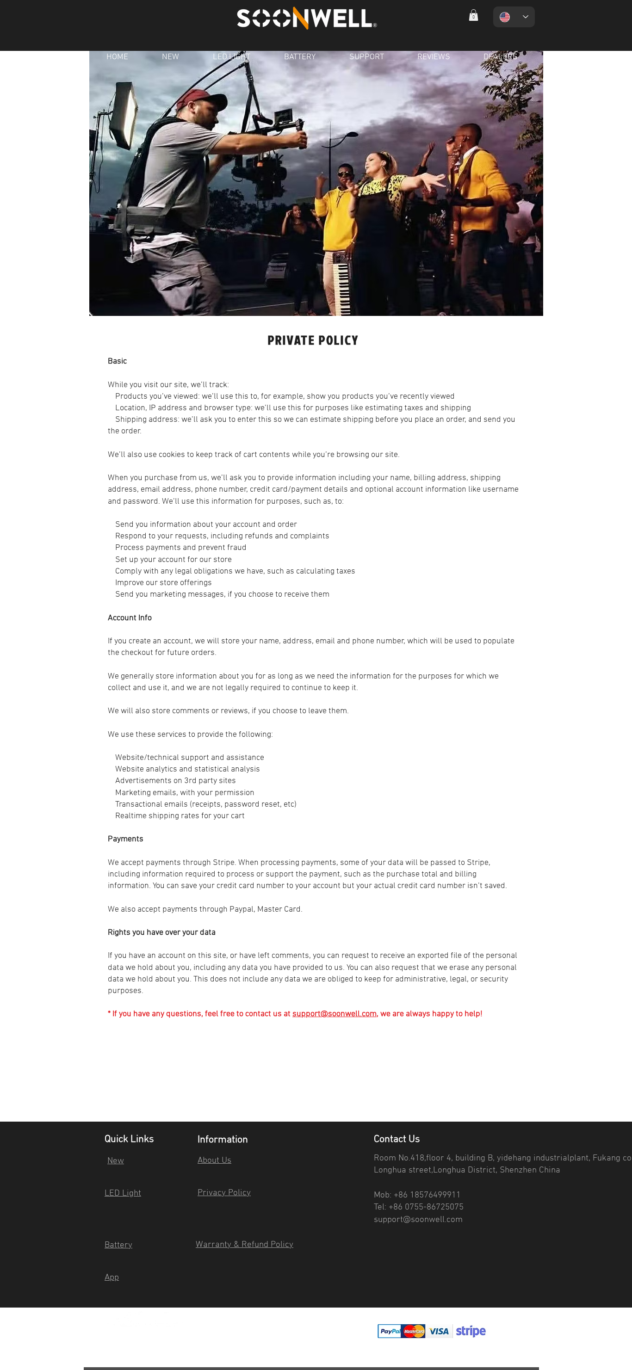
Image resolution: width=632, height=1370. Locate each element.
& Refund (251, 1245)
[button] (473, 15)
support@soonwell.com (334, 1014)
